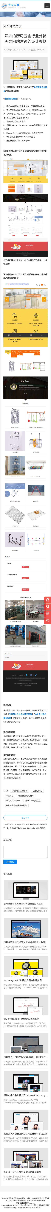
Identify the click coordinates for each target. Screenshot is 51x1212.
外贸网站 (9, 796)
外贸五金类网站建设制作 (16, 805)
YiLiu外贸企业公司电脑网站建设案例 (21, 1019)
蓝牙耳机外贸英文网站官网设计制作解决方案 (25, 1134)
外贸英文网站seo (13, 800)
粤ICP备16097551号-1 (29, 1205)
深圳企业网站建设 (33, 800)
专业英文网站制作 (26, 796)
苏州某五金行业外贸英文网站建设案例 (22, 1172)
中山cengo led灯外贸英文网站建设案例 (23, 980)
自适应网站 (37, 791)
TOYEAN (44, 1208)
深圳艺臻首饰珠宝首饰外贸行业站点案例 (23, 904)
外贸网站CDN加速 (19, 791)
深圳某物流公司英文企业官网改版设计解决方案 (27, 942)
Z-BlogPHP (20, 1208)
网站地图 (41, 1205)
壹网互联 (37, 1208)
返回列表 (25, 818)
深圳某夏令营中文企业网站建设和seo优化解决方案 (28, 825)
